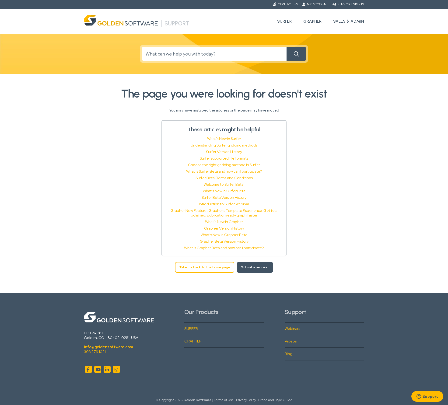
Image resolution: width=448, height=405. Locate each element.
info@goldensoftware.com (108, 347)
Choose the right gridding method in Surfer (224, 164)
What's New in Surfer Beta (224, 191)
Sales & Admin (348, 21)
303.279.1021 (95, 351)
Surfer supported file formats (224, 158)
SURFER (191, 328)
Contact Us (288, 4)
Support (176, 23)
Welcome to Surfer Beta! (224, 184)
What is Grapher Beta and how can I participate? (224, 247)
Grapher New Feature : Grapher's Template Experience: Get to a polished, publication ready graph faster (224, 213)
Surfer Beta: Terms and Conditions (224, 177)
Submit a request (255, 267)
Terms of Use (224, 400)
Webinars (292, 328)
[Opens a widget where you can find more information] (427, 397)
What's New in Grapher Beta (224, 234)
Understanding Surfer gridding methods (224, 145)
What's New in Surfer (224, 138)
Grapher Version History (224, 228)
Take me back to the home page (204, 267)
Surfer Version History (224, 151)
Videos (291, 341)
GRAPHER (193, 341)
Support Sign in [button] (350, 4)
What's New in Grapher (224, 221)
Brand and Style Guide (275, 400)
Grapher (312, 21)
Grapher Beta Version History (224, 241)
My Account (317, 4)
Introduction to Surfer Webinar (224, 204)
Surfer (284, 21)
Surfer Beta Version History (224, 197)
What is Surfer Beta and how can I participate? (224, 171)
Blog (288, 353)
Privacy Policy (246, 400)
